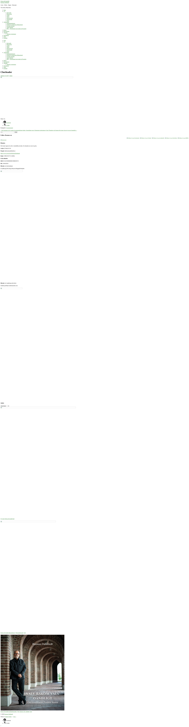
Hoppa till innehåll (5, 1)
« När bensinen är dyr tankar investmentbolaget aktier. (13, 130)
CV (4, 11)
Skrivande (8, 12)
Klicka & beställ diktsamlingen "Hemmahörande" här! (13, 632)
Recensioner (6, 31)
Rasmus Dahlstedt (5, 2)
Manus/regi (9, 14)
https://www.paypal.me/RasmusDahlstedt (10, 153)
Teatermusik (9, 19)
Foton (7, 20)
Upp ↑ (14, 716)
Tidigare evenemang (11, 34)
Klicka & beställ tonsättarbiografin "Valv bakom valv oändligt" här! (16, 711)
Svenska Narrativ (10, 26)
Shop (5, 36)
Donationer (6, 35)
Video (7, 16)
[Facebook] (5, 720)
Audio (7, 15)
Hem (5, 10)
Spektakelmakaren (10, 23)
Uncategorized (9, 127)
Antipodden (6, 22)
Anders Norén (8, 716)
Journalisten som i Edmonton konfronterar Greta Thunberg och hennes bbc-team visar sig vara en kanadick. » (51, 130)
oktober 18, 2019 (5, 75)
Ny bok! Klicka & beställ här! (7, 518)
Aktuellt (5, 32)
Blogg (5, 30)
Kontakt (5, 38)
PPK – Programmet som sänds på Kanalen (16, 28)
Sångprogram (9, 18)
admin (10, 75)
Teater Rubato (9, 27)
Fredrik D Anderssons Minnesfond (14, 24)
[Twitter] (5, 723)
